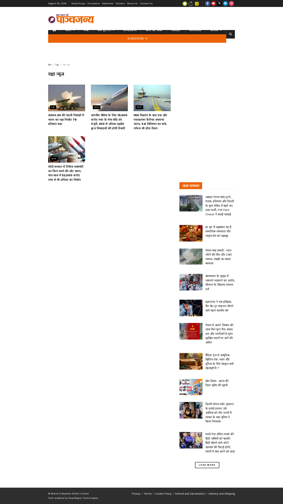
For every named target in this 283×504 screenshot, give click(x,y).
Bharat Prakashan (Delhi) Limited (70, 493)
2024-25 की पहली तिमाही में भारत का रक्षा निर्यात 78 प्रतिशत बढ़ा (66, 119)
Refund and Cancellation (190, 493)
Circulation (93, 3)
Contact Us (146, 3)
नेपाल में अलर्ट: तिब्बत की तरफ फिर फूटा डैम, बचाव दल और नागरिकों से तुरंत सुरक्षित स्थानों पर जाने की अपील (219, 333)
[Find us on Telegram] (225, 3)
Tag (57, 64)
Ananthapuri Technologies (83, 498)
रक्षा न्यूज (66, 64)
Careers (120, 3)
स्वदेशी (176, 30)
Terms (148, 493)
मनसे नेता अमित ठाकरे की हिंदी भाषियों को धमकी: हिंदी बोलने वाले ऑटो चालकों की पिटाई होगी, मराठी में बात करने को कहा (220, 442)
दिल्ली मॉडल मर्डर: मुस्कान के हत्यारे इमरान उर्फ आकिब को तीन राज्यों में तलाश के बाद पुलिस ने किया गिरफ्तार (219, 412)
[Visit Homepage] (71, 18)
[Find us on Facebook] (207, 3)
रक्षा (53, 107)
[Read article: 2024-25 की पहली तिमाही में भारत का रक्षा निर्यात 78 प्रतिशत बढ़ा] (66, 98)
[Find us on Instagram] (231, 3)
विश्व (86, 30)
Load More (207, 465)
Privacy (136, 493)
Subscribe (135, 38)
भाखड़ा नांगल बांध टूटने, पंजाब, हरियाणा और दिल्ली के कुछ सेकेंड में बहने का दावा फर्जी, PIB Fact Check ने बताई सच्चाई (219, 205)
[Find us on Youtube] (213, 3)
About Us (132, 3)
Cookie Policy (163, 493)
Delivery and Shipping (221, 493)
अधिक (214, 30)
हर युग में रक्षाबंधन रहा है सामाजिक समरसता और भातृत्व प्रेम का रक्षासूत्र (218, 231)
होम (49, 64)
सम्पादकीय (130, 30)
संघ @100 (104, 30)
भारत (68, 30)
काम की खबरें (154, 30)
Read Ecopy (78, 3)
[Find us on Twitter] (219, 3)
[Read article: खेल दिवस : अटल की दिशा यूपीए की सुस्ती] (191, 387)
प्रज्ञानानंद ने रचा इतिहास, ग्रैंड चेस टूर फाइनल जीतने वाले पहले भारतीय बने (219, 306)
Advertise (107, 3)
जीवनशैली (195, 30)
